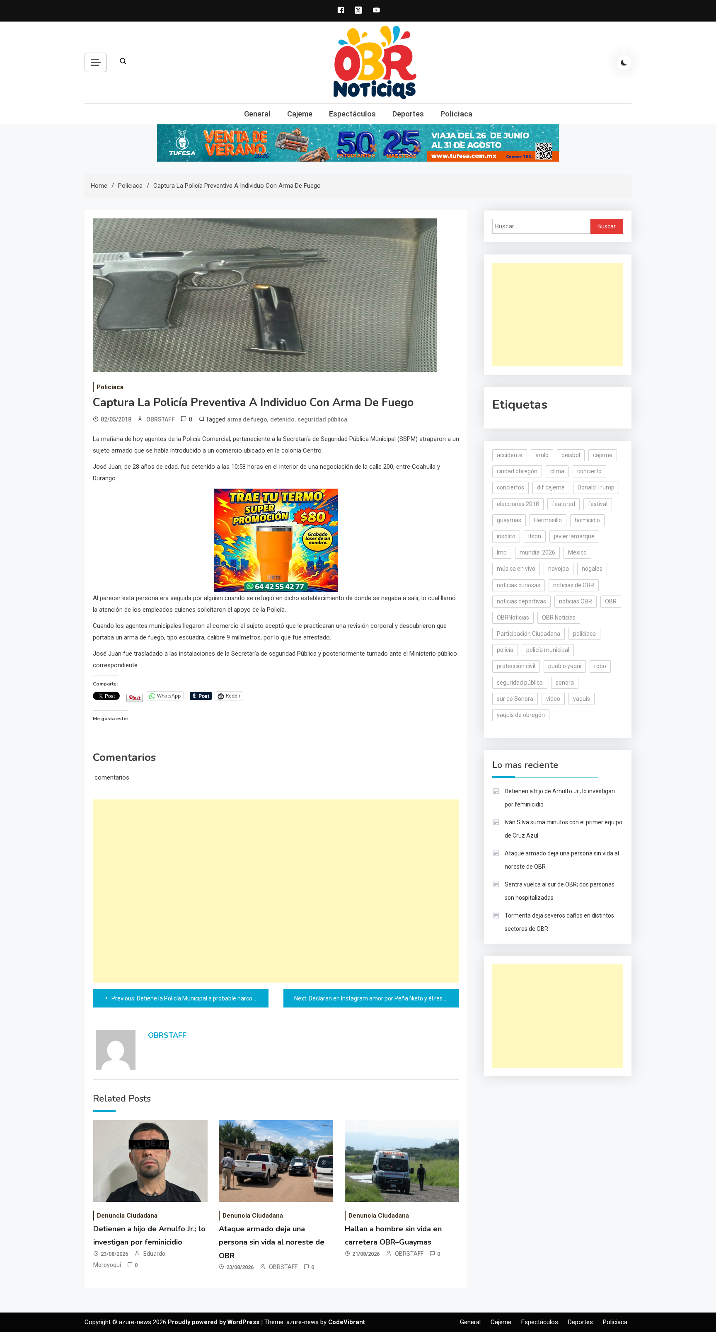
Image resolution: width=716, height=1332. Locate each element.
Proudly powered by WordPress (214, 1322)
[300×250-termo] (276, 539)
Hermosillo (548, 520)
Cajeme (299, 113)
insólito (506, 536)
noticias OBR (575, 601)
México (577, 552)
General (257, 113)
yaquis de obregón (521, 715)
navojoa (558, 568)
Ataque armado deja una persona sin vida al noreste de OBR (271, 1242)
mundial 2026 (537, 552)
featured (563, 504)
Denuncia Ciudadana (127, 1215)
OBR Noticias (559, 617)
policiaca (584, 633)
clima (557, 471)
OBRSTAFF (160, 419)
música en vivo (516, 568)
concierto (589, 471)
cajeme (602, 455)
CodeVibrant (346, 1322)
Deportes (408, 113)
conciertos (510, 487)
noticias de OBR (573, 585)
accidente (509, 455)
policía (505, 650)
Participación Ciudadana (528, 633)
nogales (592, 568)
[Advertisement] (276, 891)
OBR (611, 601)
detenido (282, 419)
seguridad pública (322, 419)
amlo (542, 455)
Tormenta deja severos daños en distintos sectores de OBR (559, 922)
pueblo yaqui (564, 666)
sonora (565, 682)
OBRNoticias (513, 617)
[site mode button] (624, 62)
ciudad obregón (517, 471)
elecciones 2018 (518, 504)
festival (597, 504)
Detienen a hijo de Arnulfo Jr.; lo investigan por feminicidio (560, 798)
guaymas (509, 520)
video (553, 698)
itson (534, 536)
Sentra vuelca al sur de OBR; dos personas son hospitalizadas (559, 891)
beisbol (570, 455)
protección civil (516, 666)
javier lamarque (574, 536)
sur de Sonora (515, 698)
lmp (502, 552)
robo (600, 666)
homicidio (587, 520)
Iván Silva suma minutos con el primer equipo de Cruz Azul (563, 829)
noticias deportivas (521, 601)
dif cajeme (551, 487)
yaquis (581, 698)
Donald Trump (596, 487)
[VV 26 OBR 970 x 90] (358, 142)
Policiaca (456, 113)
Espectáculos (352, 113)
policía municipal (547, 650)
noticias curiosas (518, 585)
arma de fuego (247, 419)
